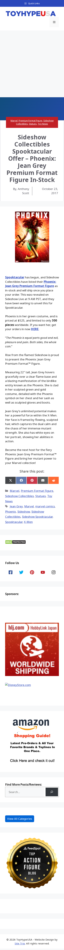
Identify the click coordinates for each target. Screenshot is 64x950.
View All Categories (19, 819)
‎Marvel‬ (29, 506)
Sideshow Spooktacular (37, 517)
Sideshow (23, 511)
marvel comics (45, 506)
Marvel (14, 120)
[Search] (52, 792)
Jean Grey (16, 506)
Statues (33, 123)
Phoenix (10, 511)
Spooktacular (14, 277)
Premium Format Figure (30, 120)
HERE (35, 329)
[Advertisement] (32, 64)
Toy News (43, 123)
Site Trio (20, 943)
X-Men (28, 522)
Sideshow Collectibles (19, 496)
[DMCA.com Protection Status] (15, 543)
